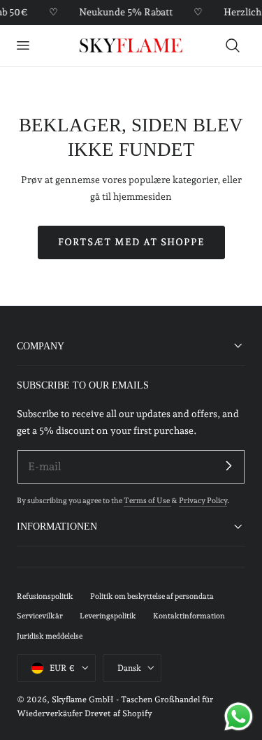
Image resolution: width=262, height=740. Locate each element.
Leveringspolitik (108, 616)
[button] (22, 45)
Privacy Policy (203, 500)
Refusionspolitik (45, 596)
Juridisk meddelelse (49, 636)
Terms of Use (147, 500)
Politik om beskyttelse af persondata (152, 596)
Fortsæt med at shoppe (131, 241)
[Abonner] (228, 466)
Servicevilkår (40, 616)
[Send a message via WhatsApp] (238, 716)
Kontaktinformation (189, 616)
